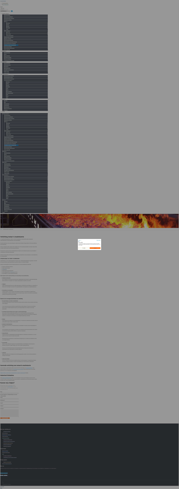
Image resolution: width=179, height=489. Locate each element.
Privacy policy (98, 240)
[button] (80, 240)
